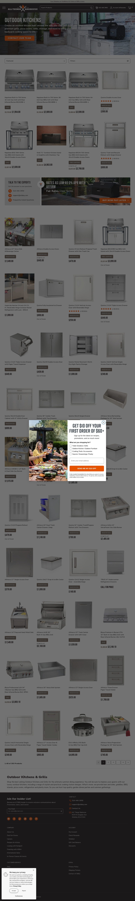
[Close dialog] (103, 422)
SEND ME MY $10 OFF (86, 468)
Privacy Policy (17, 886)
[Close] (34, 870)
